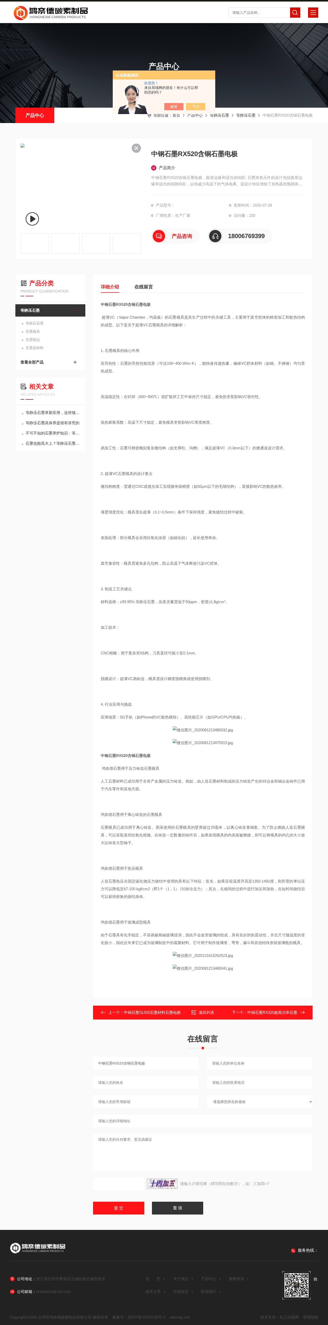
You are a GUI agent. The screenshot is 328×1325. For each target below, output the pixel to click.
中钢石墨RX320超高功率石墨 (272, 1012)
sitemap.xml (179, 1317)
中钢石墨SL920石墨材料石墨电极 (152, 1012)
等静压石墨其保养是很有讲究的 (52, 423)
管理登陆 (310, 1317)
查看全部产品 (32, 362)
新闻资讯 (236, 1279)
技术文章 (153, 1291)
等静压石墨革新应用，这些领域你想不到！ (53, 412)
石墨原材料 (35, 348)
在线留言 (144, 286)
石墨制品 (33, 340)
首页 (176, 115)
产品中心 (35, 115)
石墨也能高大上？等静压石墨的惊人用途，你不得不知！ (53, 443)
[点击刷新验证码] (162, 1184)
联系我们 (208, 1291)
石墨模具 (33, 331)
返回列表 (206, 1012)
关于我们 (181, 1279)
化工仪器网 (289, 1317)
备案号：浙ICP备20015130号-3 (138, 1317)
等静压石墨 (219, 115)
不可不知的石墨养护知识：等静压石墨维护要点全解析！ (53, 433)
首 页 (153, 1279)
